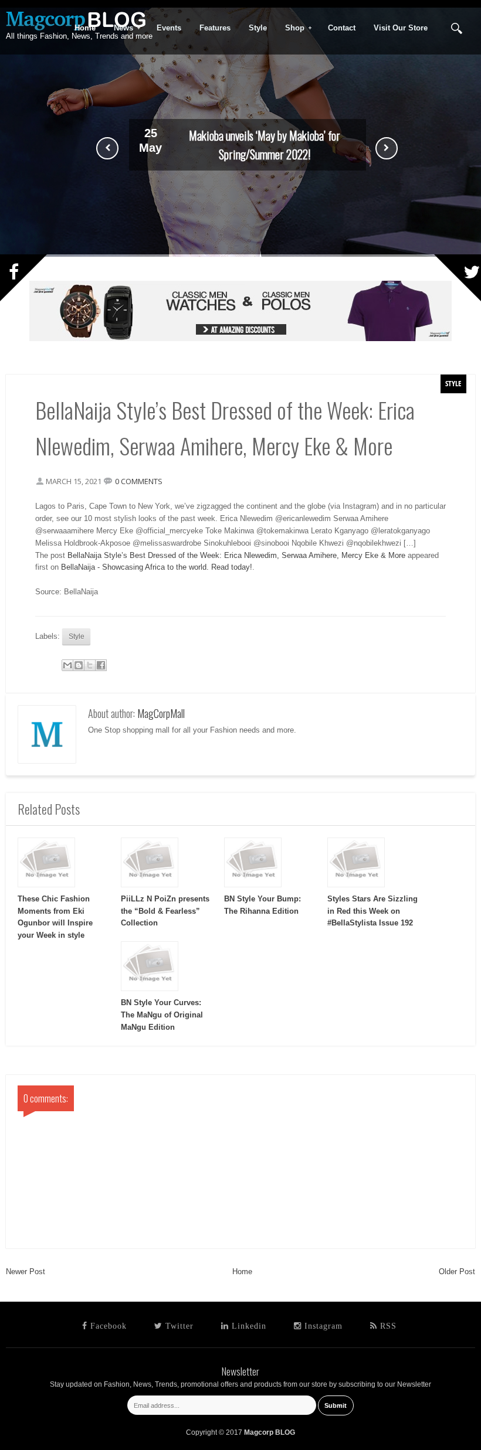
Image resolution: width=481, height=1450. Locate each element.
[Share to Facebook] (101, 665)
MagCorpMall (161, 713)
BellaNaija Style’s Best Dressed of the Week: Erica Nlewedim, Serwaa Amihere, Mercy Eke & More (236, 555)
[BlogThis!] (78, 665)
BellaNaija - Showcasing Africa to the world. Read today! (156, 567)
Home (242, 1271)
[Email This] (67, 665)
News (119, 28)
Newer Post (25, 1271)
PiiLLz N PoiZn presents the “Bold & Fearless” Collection (165, 911)
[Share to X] (90, 665)
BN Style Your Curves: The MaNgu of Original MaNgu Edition (162, 1015)
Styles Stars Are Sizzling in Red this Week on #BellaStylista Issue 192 (372, 911)
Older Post (457, 1271)
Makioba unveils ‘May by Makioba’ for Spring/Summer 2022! (264, 145)
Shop (290, 28)
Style (453, 383)
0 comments (138, 481)
